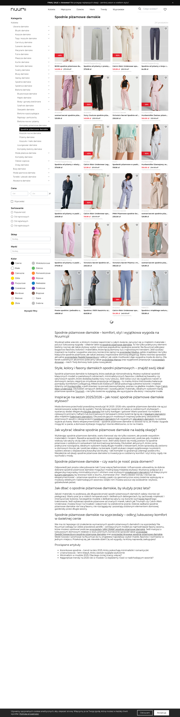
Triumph (79, 391)
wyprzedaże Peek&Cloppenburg (82, 357)
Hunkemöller (74, 386)
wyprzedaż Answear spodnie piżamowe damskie (136, 534)
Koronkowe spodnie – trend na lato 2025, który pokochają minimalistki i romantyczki (104, 550)
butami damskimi (64, 475)
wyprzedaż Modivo (129, 352)
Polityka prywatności (29, 714)
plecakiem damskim (143, 419)
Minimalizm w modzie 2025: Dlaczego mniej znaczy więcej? (91, 555)
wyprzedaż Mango (111, 359)
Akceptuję (161, 713)
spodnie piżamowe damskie (117, 344)
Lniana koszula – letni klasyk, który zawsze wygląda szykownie (92, 553)
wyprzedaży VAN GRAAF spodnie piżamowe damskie (117, 529)
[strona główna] (23, 9)
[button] (88, 2)
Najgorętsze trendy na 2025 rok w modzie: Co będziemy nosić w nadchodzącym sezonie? (107, 558)
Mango (116, 381)
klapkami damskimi (155, 414)
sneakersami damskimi (137, 472)
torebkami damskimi (105, 419)
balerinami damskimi (81, 416)
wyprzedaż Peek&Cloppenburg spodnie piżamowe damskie (101, 533)
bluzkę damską (92, 411)
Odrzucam (145, 713)
